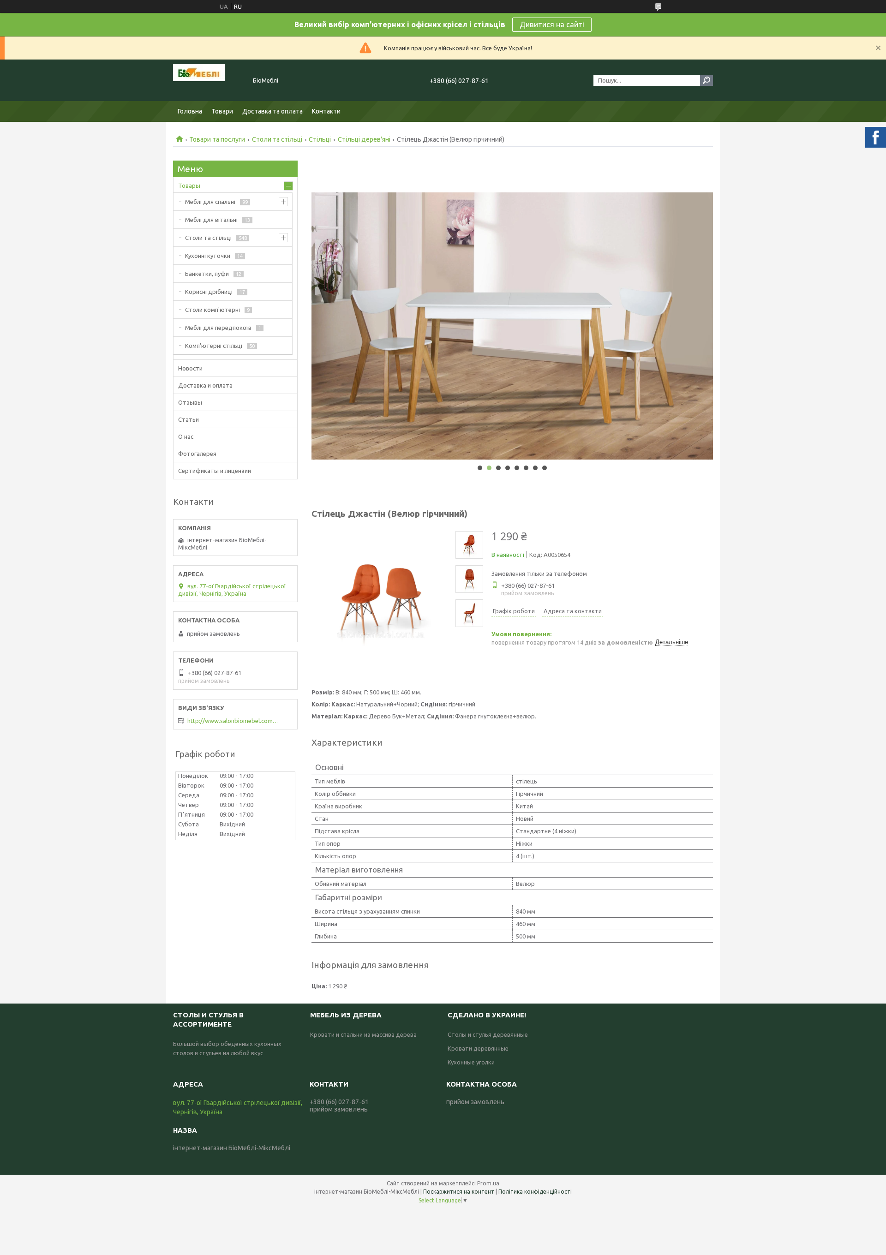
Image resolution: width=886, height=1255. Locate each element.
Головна (190, 111)
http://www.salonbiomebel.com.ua (233, 720)
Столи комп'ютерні (212, 309)
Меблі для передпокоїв (218, 327)
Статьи (188, 419)
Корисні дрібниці (209, 291)
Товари (222, 111)
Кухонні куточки (207, 255)
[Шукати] (706, 80)
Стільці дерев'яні (364, 139)
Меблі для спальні (210, 201)
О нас (185, 436)
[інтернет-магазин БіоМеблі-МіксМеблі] (207, 80)
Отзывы (190, 402)
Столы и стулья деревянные (488, 1034)
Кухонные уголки (471, 1062)
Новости (190, 368)
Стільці (320, 139)
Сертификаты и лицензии (214, 470)
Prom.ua (488, 1183)
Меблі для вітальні (211, 219)
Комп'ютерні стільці (213, 345)
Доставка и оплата (205, 385)
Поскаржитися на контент (458, 1192)
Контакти (326, 111)
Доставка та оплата (272, 111)
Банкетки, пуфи (207, 273)
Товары (189, 185)
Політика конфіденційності (535, 1192)
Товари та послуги (217, 139)
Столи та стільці (277, 139)
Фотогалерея (197, 453)
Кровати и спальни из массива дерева (363, 1034)
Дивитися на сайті (552, 24)
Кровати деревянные (478, 1048)
